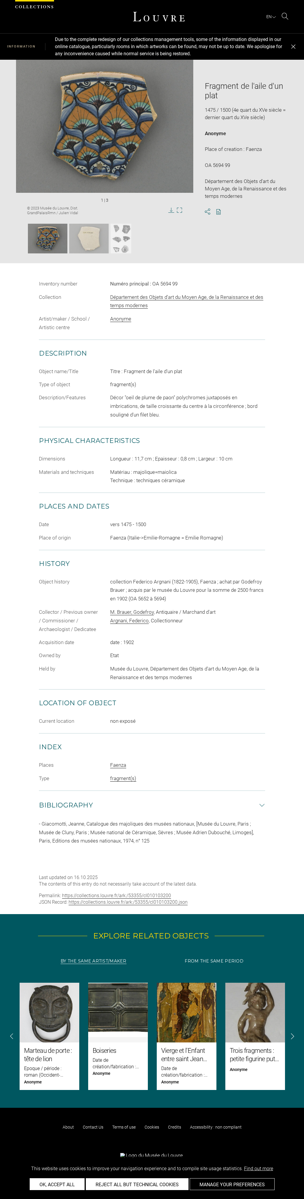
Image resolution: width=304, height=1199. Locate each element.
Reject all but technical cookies (137, 1184)
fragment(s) (123, 778)
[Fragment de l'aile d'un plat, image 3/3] (121, 238)
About (68, 1127)
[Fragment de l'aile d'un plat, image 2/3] (89, 238)
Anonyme (215, 133)
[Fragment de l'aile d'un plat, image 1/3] (47, 238)
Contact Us (93, 1127)
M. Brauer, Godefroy (132, 612)
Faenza (118, 765)
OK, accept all (57, 1184)
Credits (174, 1127)
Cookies (152, 1127)
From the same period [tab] (214, 961)
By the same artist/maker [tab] (93, 961)
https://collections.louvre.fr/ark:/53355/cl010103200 (116, 895)
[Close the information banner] (293, 46)
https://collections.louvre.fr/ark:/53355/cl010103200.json (128, 902)
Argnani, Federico (129, 621)
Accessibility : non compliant (216, 1127)
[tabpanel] (152, 1036)
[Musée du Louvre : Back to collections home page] (159, 16)
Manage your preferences (232, 1184)
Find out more (258, 1168)
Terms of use (124, 1127)
